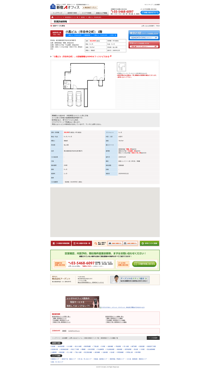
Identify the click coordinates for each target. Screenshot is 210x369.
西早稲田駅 (128, 349)
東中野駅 (138, 352)
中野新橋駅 (120, 352)
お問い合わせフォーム (75, 338)
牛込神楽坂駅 (110, 349)
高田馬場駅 (87, 346)
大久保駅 (69, 346)
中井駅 (103, 346)
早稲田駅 (118, 346)
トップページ (58, 17)
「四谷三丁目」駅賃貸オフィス (61, 322)
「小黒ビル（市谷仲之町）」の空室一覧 (104, 35)
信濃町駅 (54, 352)
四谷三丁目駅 (75, 349)
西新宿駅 (142, 346)
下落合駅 (96, 346)
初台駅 (112, 352)
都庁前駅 (134, 346)
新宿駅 (53, 346)
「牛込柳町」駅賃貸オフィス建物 (115, 320)
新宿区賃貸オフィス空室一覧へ (61, 316)
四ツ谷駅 (126, 346)
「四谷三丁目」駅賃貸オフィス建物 (115, 322)
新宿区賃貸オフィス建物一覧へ (114, 316)
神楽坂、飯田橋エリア (100, 359)
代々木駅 (69, 352)
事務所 (66, 141)
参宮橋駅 (97, 352)
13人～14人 (56, 34)
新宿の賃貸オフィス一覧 (91, 338)
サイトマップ (148, 4)
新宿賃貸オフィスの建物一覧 (109, 338)
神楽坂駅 (119, 349)
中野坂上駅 (129, 352)
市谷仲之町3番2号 (77, 151)
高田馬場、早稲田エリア (117, 359)
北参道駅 (105, 352)
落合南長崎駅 (151, 349)
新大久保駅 (78, 346)
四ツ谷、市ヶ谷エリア (85, 359)
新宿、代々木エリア (57, 362)
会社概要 (157, 4)
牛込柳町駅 (100, 349)
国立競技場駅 (88, 352)
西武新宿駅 (61, 346)
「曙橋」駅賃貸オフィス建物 (113, 318)
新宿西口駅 (54, 349)
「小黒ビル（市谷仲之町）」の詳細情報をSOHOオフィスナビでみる (81, 57)
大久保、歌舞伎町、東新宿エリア (137, 359)
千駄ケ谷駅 (78, 352)
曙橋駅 (84, 349)
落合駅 (136, 349)
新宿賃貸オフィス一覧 (71, 17)
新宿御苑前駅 (64, 349)
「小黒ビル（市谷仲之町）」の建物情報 (78, 35)
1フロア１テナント (74, 331)
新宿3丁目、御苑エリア (69, 359)
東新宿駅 (62, 352)
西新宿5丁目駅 (151, 346)
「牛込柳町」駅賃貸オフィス (60, 320)
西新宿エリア (55, 359)
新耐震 (64, 331)
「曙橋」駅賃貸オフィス (59, 318)
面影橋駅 (110, 346)
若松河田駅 (91, 349)
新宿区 (70, 151)
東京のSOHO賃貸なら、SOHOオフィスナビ (91, 282)
